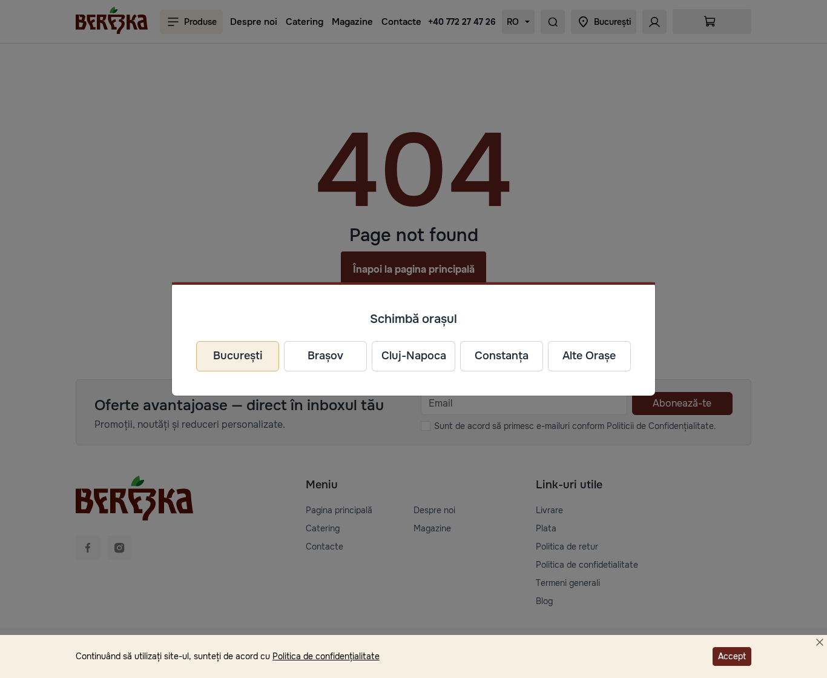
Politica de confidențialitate (326, 656)
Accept (732, 656)
